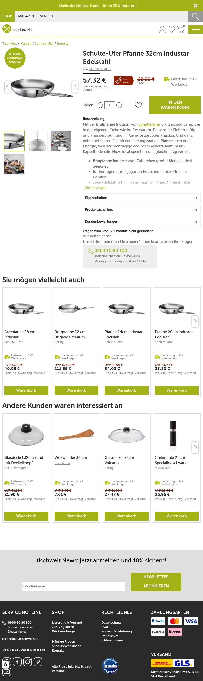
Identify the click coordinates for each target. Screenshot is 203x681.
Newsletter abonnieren (156, 581)
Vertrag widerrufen (23, 650)
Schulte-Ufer (44, 43)
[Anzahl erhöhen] (119, 105)
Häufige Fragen (63, 641)
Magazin (26, 16)
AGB (105, 627)
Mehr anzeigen (94, 188)
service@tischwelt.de (22, 639)
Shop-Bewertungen (66, 646)
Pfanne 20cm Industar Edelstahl (174, 334)
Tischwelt (9, 43)
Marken (25, 43)
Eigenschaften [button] (96, 198)
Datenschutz (111, 622)
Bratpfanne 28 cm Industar (19, 334)
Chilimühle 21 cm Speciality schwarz (171, 460)
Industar (63, 43)
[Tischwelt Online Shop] (17, 28)
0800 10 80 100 (110, 250)
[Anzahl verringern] (100, 105)
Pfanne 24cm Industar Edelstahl (124, 334)
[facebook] (17, 664)
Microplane (162, 468)
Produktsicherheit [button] (99, 209)
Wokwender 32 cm (71, 457)
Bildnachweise (112, 640)
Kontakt (58, 650)
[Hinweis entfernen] (195, 5)
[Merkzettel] (171, 30)
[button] (138, 105)
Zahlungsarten (63, 627)
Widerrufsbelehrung (117, 631)
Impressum (110, 636)
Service (47, 16)
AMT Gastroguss (15, 468)
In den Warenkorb (175, 105)
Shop (7, 16)
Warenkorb (26, 390)
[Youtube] (6, 674)
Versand (87, 89)
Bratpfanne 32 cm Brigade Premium (70, 334)
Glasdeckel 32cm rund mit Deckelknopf (23, 460)
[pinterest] (38, 664)
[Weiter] (195, 321)
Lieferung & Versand (67, 622)
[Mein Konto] (162, 30)
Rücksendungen (64, 631)
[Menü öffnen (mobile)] (195, 29)
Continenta (62, 463)
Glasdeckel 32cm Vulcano (119, 460)
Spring (59, 342)
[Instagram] (27, 664)
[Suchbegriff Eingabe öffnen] (195, 16)
